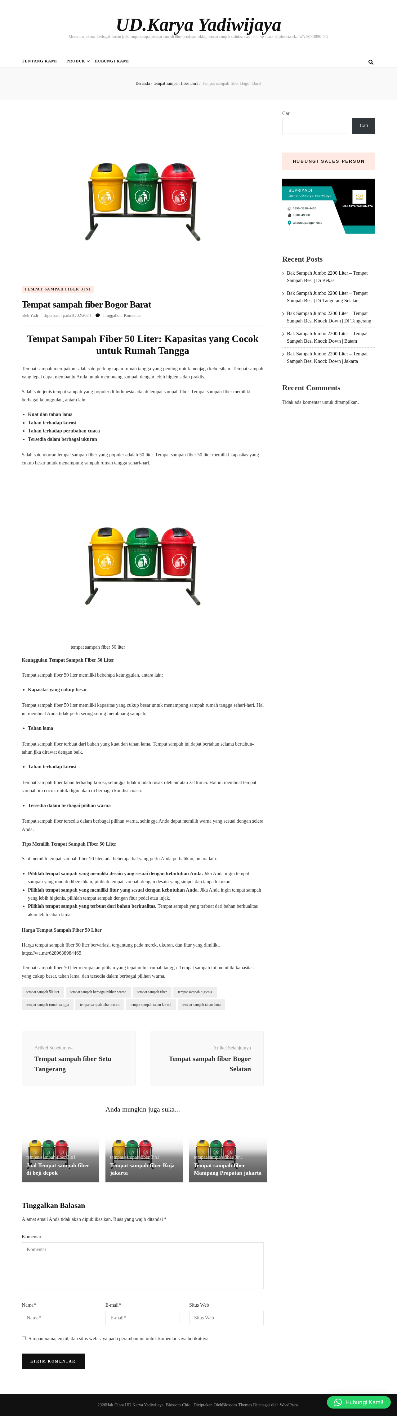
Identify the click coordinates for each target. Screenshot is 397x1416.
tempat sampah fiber (152, 992)
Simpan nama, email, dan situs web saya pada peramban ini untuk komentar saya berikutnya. (119, 1338)
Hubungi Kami (112, 61)
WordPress (289, 1405)
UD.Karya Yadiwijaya (198, 24)
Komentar (31, 1236)
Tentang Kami (39, 61)
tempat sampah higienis (195, 992)
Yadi (34, 315)
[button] (359, 1402)
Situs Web (199, 1305)
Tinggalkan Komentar (122, 315)
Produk (75, 61)
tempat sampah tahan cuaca (99, 1005)
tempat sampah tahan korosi (151, 1005)
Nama (29, 1305)
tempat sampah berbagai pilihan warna (98, 992)
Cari (286, 113)
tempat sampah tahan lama (201, 1005)
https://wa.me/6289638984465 (51, 953)
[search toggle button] (370, 62)
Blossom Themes (237, 1405)
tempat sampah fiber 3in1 (58, 289)
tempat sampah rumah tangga (47, 1005)
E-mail (113, 1305)
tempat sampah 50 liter (42, 992)
